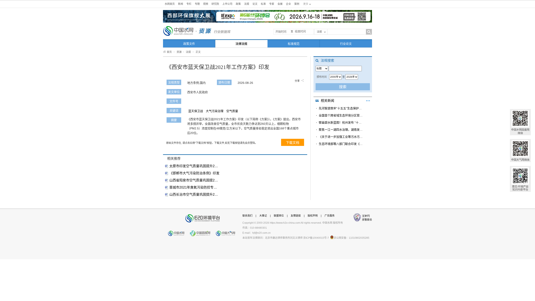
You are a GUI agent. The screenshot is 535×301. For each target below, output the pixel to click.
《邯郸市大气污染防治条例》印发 (194, 173)
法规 (246, 4)
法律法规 (241, 43)
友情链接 (296, 215)
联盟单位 (279, 215)
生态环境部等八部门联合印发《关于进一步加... (341, 143)
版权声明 (313, 215)
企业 (288, 4)
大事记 (263, 215)
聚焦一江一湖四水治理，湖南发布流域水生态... (341, 129)
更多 (368, 101)
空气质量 (232, 111)
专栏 (188, 4)
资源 (179, 52)
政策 (238, 4)
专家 (271, 4)
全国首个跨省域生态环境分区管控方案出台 (341, 115)
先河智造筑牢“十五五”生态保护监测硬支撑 (341, 108)
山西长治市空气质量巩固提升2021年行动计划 (194, 194)
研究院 (215, 4)
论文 (254, 4)
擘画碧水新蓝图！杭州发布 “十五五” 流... (341, 122)
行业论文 (346, 43)
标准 (263, 4)
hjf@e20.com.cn (261, 232)
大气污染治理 (214, 111)
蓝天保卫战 (195, 111)
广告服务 (330, 215)
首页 (169, 52)
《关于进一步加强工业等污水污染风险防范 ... (341, 136)
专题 (197, 4)
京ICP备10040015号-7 (316, 237)
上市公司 (227, 4)
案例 (296, 4)
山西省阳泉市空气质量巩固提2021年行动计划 (194, 180)
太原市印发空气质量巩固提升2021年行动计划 (194, 166)
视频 (205, 4)
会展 (280, 4)
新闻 (180, 4)
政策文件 (189, 43)
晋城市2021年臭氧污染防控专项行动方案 (194, 187)
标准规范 (293, 43)
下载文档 (292, 142)
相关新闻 (327, 100)
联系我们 (247, 215)
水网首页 (170, 4)
